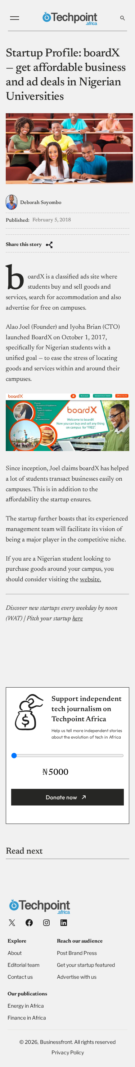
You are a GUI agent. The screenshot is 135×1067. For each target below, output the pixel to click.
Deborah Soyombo (40, 202)
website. (90, 580)
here (77, 619)
